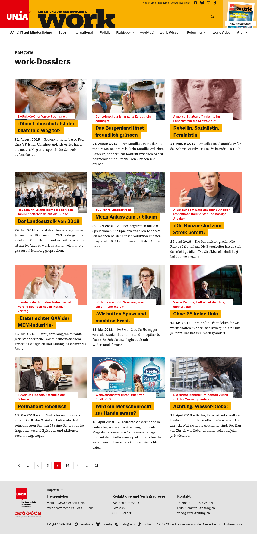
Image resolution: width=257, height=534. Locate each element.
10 (67, 465)
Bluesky (106, 524)
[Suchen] (212, 16)
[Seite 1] (18, 465)
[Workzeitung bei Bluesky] (202, 3)
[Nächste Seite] (77, 465)
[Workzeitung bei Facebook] (195, 3)
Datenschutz (233, 524)
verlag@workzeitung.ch (193, 513)
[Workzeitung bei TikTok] (215, 3)
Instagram (127, 524)
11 (96, 465)
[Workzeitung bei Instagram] (208, 3)
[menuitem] (18, 465)
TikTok (146, 524)
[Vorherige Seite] (38, 465)
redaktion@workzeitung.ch (196, 508)
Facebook (86, 524)
